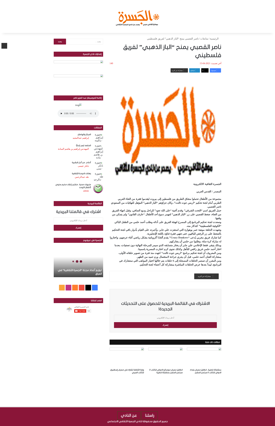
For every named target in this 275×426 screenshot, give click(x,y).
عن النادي (129, 415)
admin (86, 191)
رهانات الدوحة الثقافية (81, 173)
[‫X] (88, 287)
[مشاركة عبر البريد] (4, 46)
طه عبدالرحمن (82, 177)
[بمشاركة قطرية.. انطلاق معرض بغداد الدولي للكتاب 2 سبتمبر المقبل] (204, 357)
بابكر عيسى (83, 166)
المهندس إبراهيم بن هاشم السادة (73, 149)
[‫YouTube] (82, 287)
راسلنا (149, 415)
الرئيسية (214, 38)
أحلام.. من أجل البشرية (81, 162)
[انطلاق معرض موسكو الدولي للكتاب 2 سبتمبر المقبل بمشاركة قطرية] (165, 357)
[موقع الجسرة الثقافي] (137, 16)
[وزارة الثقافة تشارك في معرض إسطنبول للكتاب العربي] (127, 357)
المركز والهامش (84, 134)
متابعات (204, 38)
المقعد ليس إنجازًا (83, 145)
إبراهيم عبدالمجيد (81, 138)
